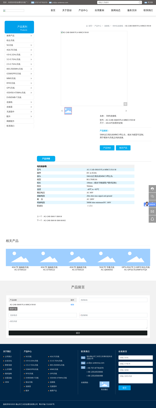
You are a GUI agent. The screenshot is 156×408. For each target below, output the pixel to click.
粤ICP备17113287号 (46, 404)
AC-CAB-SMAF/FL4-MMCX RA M (23, 305)
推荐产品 (53, 391)
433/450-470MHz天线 (58, 378)
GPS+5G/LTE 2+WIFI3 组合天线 (136, 267)
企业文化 (8, 361)
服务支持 (132, 10)
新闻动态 (115, 10)
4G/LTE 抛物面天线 (20, 267)
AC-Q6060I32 (107, 270)
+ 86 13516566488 (95, 376)
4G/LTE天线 (54, 356)
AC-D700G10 (20, 270)
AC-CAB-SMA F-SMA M (53, 216)
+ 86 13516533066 (95, 372)
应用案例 (99, 10)
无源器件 (53, 386)
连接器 (28, 386)
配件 (27, 391)
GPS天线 (53, 374)
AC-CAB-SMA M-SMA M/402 (55, 220)
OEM (7, 382)
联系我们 (148, 10)
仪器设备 (8, 378)
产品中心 (83, 10)
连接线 (106, 26)
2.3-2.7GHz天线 (32, 365)
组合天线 (29, 382)
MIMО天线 (54, 369)
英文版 (150, 2)
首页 (53, 10)
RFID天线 (29, 374)
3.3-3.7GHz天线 (56, 361)
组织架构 (8, 374)
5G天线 (28, 356)
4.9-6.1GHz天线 (32, 361)
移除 (72, 305)
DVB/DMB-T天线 (32, 378)
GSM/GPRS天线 (32, 369)
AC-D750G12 (49, 270)
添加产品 (13, 309)
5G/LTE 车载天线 (106, 267)
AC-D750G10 (78, 270)
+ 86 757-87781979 (95, 368)
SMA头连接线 (117, 26)
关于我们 (7, 351)
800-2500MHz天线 (57, 365)
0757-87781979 (41, 2)
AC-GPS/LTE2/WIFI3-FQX (135, 270)
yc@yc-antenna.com (60, 2)
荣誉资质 (8, 365)
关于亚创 (67, 10)
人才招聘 (8, 369)
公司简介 (8, 356)
